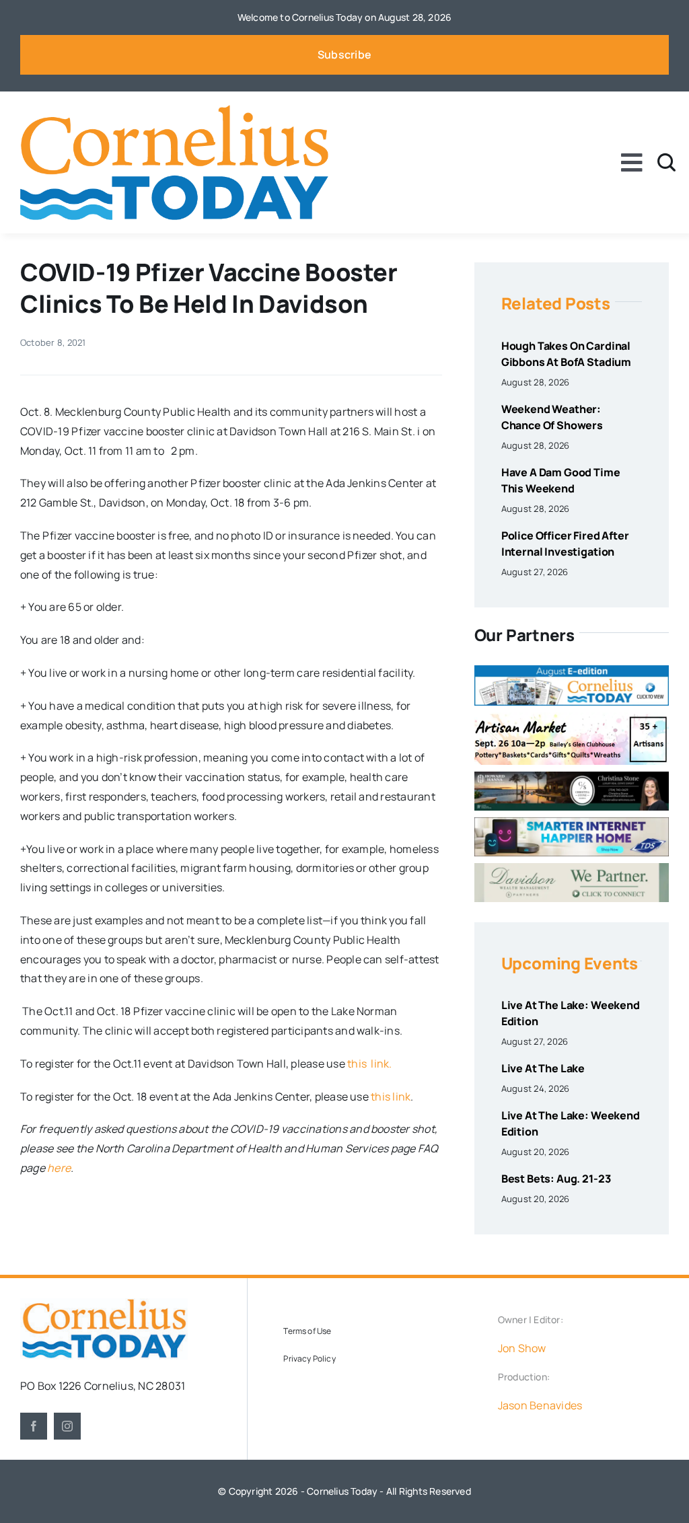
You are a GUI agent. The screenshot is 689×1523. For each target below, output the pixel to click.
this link (390, 1096)
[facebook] (33, 1426)
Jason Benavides (540, 1405)
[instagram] (67, 1426)
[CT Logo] (174, 110)
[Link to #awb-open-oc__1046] (666, 162)
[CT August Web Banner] (571, 670)
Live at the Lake (543, 1068)
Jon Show (522, 1348)
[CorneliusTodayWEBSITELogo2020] (104, 1303)
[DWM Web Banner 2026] (571, 868)
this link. (369, 1063)
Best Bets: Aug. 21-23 (556, 1178)
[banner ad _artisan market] (571, 717)
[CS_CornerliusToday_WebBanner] (571, 777)
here (59, 1167)
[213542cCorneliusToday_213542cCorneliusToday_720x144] (571, 822)
